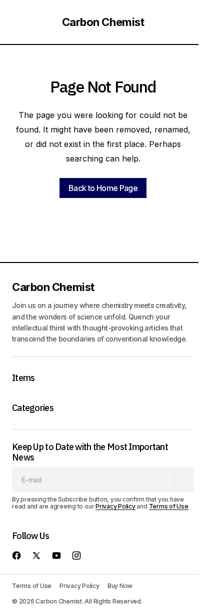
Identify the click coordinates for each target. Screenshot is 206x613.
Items (23, 378)
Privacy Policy (116, 506)
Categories (33, 408)
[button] (17, 22)
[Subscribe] (184, 480)
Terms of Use (168, 506)
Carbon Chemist (103, 22)
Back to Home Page (103, 188)
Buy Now (120, 586)
